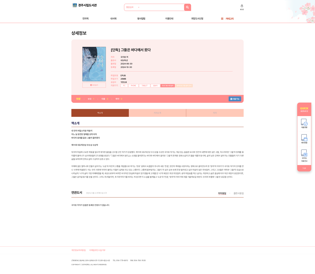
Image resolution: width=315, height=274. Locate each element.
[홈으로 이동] (84, 5)
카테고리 (230, 18)
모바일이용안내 (304, 159)
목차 (215, 113)
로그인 (242, 9)
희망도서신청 (197, 18)
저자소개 (157, 113)
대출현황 (304, 127)
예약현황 (304, 143)
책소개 (100, 113)
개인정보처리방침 (78, 250)
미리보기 (95, 85)
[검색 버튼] (187, 7)
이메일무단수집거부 (97, 250)
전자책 (85, 18)
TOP (304, 168)
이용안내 (169, 18)
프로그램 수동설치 (167, 86)
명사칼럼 (141, 18)
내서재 (113, 18)
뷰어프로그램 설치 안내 (184, 86)
